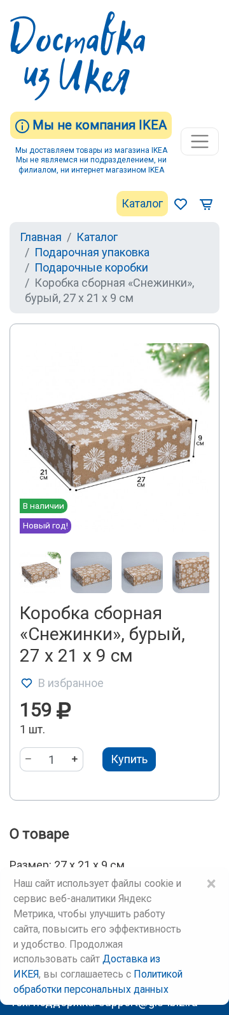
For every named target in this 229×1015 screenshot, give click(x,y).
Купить (129, 759)
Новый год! (45, 525)
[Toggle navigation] (200, 141)
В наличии (43, 506)
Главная (41, 237)
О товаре (39, 834)
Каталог (142, 203)
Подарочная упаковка (91, 252)
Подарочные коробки (91, 267)
